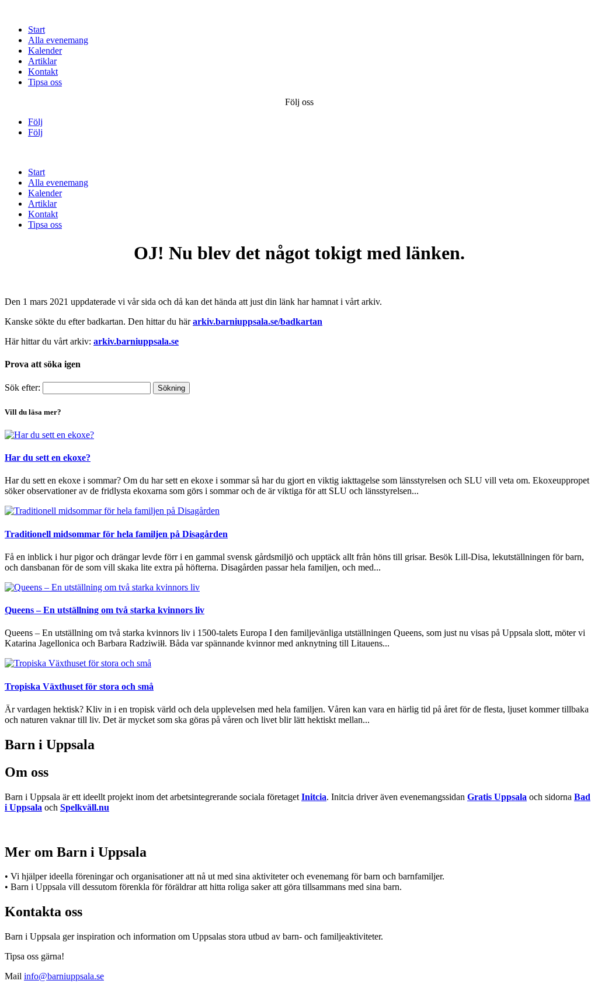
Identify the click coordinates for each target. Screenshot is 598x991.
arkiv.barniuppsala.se (136, 341)
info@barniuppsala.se (64, 976)
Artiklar (42, 61)
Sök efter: (22, 387)
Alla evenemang (58, 40)
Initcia (313, 797)
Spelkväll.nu (84, 807)
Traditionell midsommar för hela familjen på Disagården (116, 534)
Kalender (45, 50)
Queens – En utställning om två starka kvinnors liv (104, 610)
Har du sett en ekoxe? (48, 458)
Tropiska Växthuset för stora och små (79, 686)
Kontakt (43, 72)
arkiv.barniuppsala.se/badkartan (257, 321)
